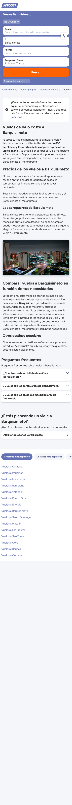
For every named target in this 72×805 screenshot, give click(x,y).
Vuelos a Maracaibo (13, 479)
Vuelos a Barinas (11, 549)
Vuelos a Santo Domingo (16, 517)
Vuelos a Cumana (11, 555)
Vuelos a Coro (9, 542)
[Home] (9, 5)
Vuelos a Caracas (11, 466)
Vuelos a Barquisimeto (14, 510)
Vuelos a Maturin (11, 523)
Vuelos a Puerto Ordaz (14, 498)
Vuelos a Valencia (11, 491)
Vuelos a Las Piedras (13, 529)
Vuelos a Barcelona (12, 485)
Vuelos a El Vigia (11, 504)
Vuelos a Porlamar (12, 472)
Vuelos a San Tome (12, 536)
